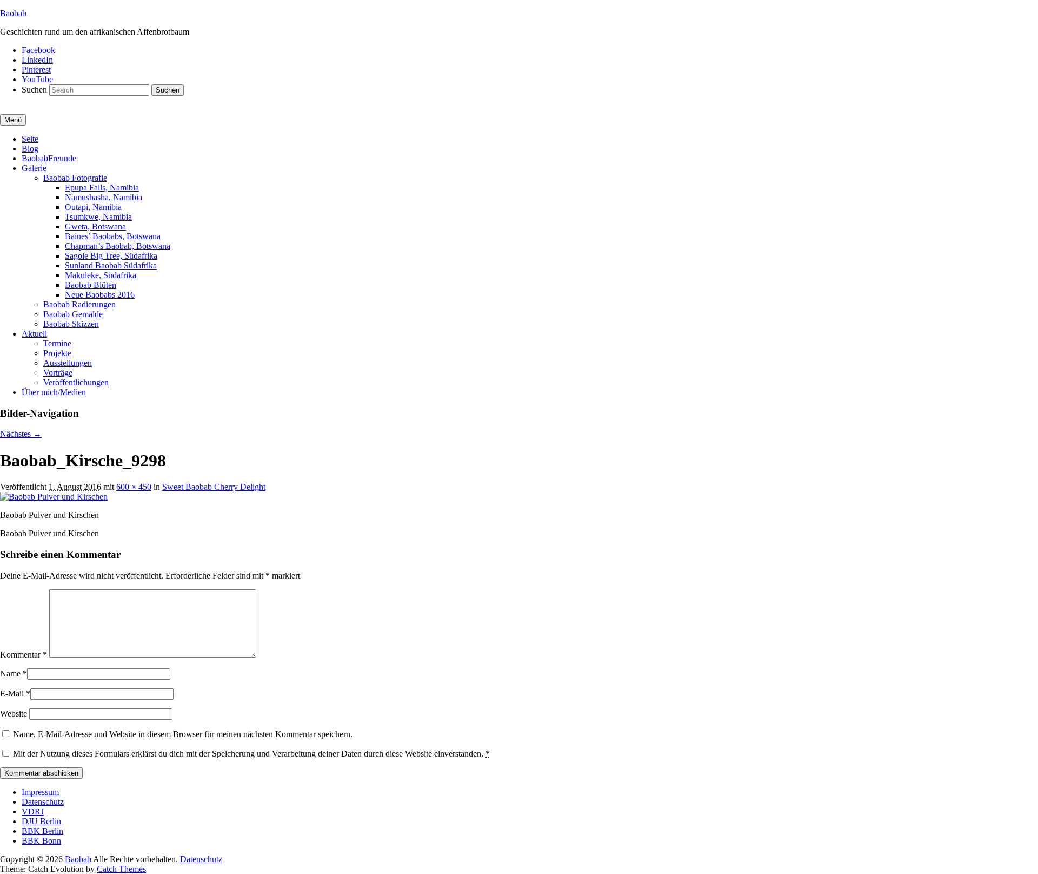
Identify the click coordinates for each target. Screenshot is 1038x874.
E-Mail (12, 693)
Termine (57, 343)
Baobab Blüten (90, 285)
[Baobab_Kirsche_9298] (54, 496)
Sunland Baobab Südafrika (111, 265)
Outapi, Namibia (93, 207)
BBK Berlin (42, 831)
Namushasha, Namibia (103, 197)
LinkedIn (37, 59)
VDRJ (33, 811)
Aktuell (34, 333)
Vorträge (57, 372)
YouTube (37, 79)
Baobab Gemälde (73, 314)
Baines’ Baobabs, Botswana (113, 236)
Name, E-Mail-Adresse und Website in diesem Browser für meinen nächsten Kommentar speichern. (182, 734)
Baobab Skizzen (71, 323)
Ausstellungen (67, 362)
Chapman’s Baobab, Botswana (117, 246)
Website (13, 713)
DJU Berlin (41, 821)
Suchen (34, 89)
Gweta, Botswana (95, 226)
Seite (30, 138)
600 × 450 (133, 486)
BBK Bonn (41, 840)
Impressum (40, 792)
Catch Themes (121, 868)
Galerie (34, 168)
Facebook (38, 50)
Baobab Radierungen (79, 304)
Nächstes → (21, 433)
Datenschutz (43, 801)
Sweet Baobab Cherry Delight (213, 486)
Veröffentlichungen (76, 382)
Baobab (13, 13)
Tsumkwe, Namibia (98, 216)
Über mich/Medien (54, 392)
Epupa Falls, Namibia (102, 187)
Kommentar (23, 654)
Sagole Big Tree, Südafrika (111, 255)
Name (10, 673)
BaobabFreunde (49, 158)
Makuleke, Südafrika (100, 275)
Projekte (57, 353)
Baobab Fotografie (75, 177)
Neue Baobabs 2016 (100, 294)
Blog (30, 148)
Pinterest (36, 69)
